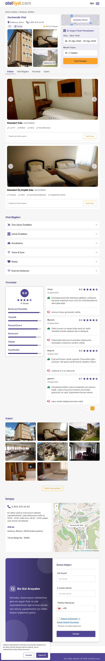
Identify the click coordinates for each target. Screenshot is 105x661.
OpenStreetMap (86, 550)
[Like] (9, 26)
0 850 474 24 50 (36, 22)
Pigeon (77, 550)
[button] (18, 26)
